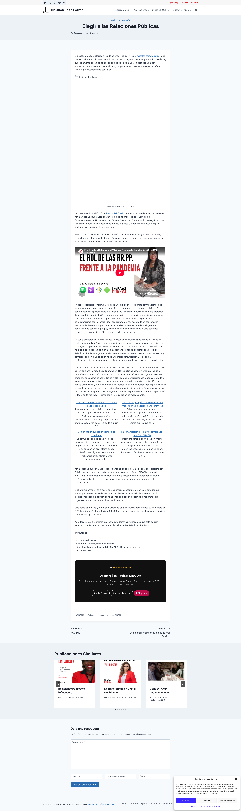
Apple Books (100, 593)
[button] (236, 779)
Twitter (123, 803)
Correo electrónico (116, 776)
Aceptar (186, 800)
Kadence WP (92, 804)
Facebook (155, 803)
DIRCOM (80, 615)
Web (142, 776)
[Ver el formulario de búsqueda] (196, 10)
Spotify (144, 803)
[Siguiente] (183, 684)
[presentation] (74, 671)
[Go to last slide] (58, 684)
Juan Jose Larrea (81, 33)
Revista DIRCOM (114, 213)
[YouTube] (64, 2)
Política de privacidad (213, 806)
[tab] (115, 709)
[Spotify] (59, 2)
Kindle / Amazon (122, 593)
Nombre (77, 776)
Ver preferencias (227, 800)
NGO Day (77, 630)
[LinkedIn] (54, 2)
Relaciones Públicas (95, 615)
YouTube (167, 803)
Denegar (207, 800)
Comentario (78, 742)
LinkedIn (134, 803)
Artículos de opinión (120, 20)
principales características (147, 56)
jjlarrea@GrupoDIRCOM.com (184, 2)
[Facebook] (45, 2)
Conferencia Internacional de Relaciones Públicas (150, 632)
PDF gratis (141, 593)
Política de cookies (198, 806)
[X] (49, 2)
